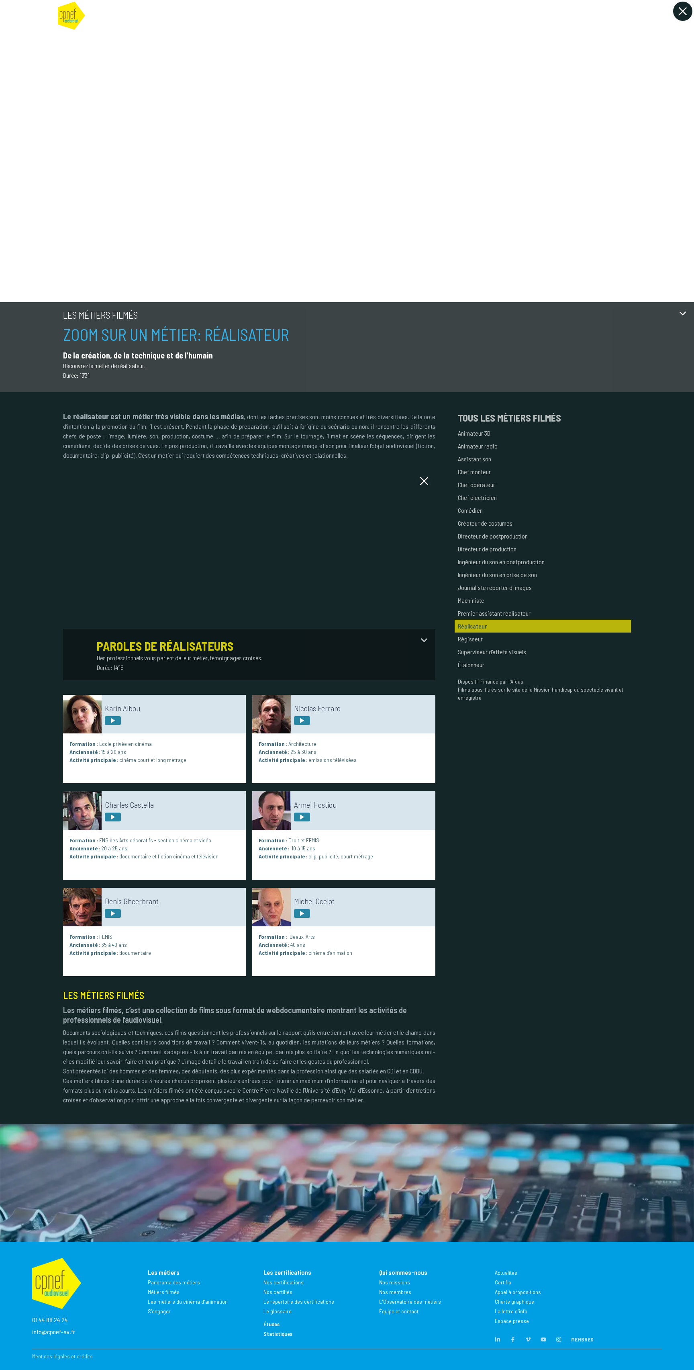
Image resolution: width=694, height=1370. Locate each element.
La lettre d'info (511, 1311)
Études (271, 1324)
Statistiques (277, 1333)
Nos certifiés (277, 1291)
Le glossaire (277, 1311)
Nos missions (394, 1282)
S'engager (159, 1311)
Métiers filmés (164, 1291)
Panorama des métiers (174, 1282)
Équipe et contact (398, 1311)
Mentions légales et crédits (62, 1356)
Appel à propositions (518, 1291)
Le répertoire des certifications (298, 1301)
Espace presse (512, 1320)
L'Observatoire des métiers (410, 1301)
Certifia (503, 1282)
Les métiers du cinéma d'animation (188, 1301)
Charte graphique (514, 1301)
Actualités (506, 1272)
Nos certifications (283, 1282)
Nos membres (395, 1291)
